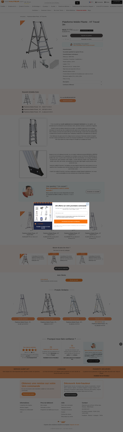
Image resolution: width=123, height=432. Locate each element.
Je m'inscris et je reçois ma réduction (71, 221)
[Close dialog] (87, 204)
